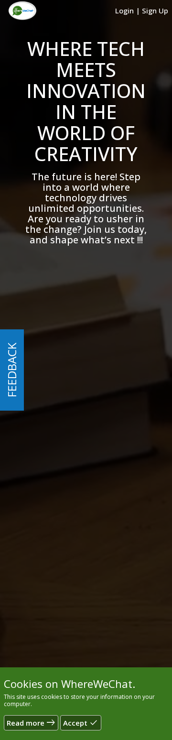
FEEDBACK (12, 370)
